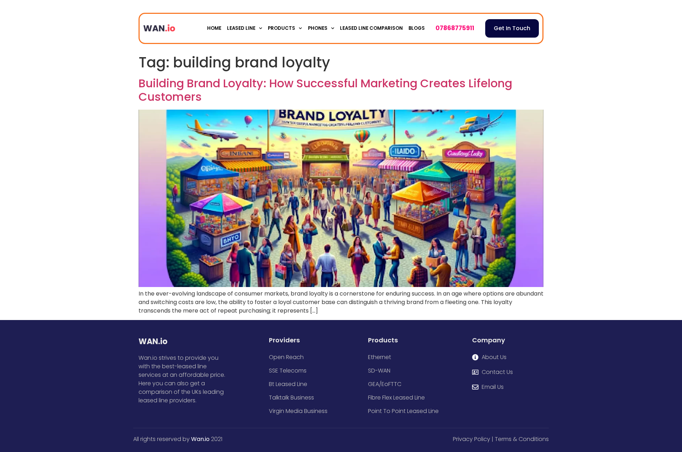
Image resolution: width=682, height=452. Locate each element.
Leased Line (241, 28)
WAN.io (153, 341)
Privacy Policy (471, 439)
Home (214, 28)
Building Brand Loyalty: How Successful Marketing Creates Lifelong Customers (325, 90)
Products (281, 28)
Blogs (416, 28)
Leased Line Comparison (371, 28)
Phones (318, 28)
